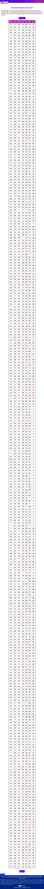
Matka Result (19, 887)
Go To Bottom (22, 18)
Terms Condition (22, 878)
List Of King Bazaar (12, 877)
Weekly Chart (11, 876)
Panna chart (33, 877)
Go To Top (22, 871)
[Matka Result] (22, 886)
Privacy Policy (39, 877)
